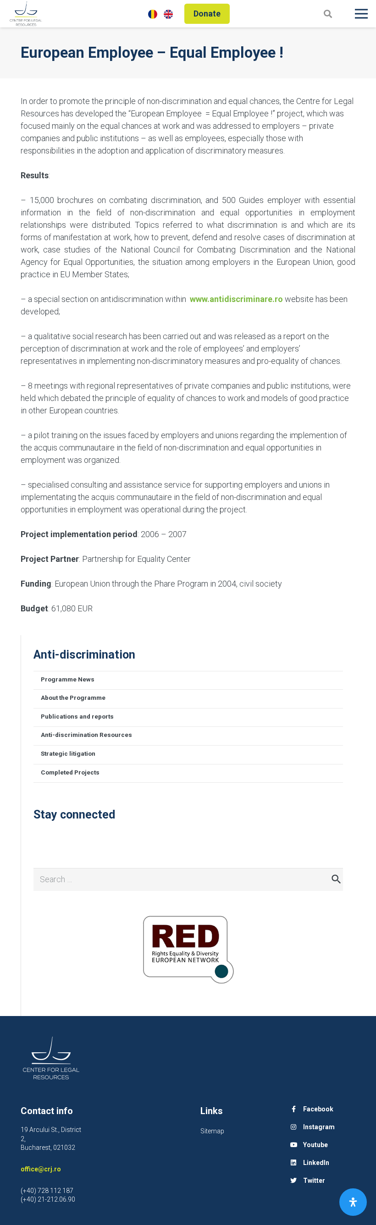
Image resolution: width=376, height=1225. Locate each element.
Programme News (67, 679)
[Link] (26, 13)
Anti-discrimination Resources (86, 734)
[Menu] (361, 13)
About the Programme (73, 697)
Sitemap (212, 1131)
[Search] (328, 13)
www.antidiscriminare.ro (236, 299)
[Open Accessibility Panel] (353, 1202)
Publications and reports (77, 716)
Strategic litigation (68, 753)
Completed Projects (70, 772)
